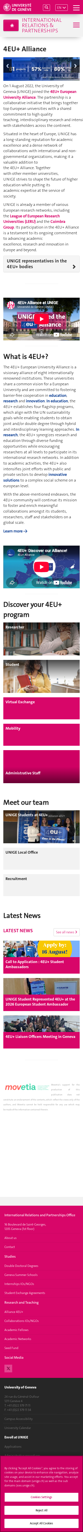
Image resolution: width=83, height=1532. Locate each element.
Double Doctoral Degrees (21, 1266)
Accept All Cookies (41, 1523)
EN (59, 7)
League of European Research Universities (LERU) (31, 218)
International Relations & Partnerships (42, 25)
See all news (65, 932)
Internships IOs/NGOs (19, 1284)
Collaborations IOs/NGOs (21, 1321)
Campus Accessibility (18, 1419)
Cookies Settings (41, 1497)
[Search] (46, 7)
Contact (9, 1247)
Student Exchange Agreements (24, 1293)
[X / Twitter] (8, 1367)
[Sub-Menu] (76, 25)
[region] (41, 1494)
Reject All (41, 1510)
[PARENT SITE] (11, 25)
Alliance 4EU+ (13, 1312)
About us (10, 1238)
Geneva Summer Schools (21, 1275)
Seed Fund (11, 1348)
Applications (12, 1447)
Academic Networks (17, 1339)
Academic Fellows (16, 1330)
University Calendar (17, 1428)
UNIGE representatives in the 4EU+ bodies (37, 264)
